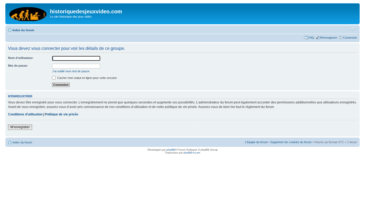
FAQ (311, 37)
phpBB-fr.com (192, 152)
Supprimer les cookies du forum (291, 142)
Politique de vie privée (61, 114)
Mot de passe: (18, 65)
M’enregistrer (328, 37)
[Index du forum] (28, 13)
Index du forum (23, 30)
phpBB (170, 149)
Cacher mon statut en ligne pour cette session (86, 77)
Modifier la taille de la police (353, 29)
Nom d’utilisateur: (20, 57)
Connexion (350, 37)
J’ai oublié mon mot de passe (71, 71)
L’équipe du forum (256, 142)
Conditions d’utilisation (25, 114)
